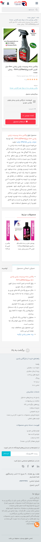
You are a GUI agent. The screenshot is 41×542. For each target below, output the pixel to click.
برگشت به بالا (18, 350)
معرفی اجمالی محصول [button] (26, 268)
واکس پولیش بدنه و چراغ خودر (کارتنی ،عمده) (23, 88)
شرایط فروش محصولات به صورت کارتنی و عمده (23, 415)
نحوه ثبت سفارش (33, 368)
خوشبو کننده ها (33, 434)
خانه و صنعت (34, 438)
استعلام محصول (19, 122)
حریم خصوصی (34, 411)
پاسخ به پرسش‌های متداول (30, 397)
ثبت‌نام (6, 453)
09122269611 (23, 481)
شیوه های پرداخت (33, 375)
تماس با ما (35, 385)
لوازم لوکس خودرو (33, 431)
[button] (4, 3)
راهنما (37, 364)
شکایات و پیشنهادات (32, 401)
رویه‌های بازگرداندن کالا (31, 404)
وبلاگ (37, 378)
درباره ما (36, 382)
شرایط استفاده (34, 408)
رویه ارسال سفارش (33, 371)
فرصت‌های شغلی (33, 418)
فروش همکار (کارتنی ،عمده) (29, 441)
